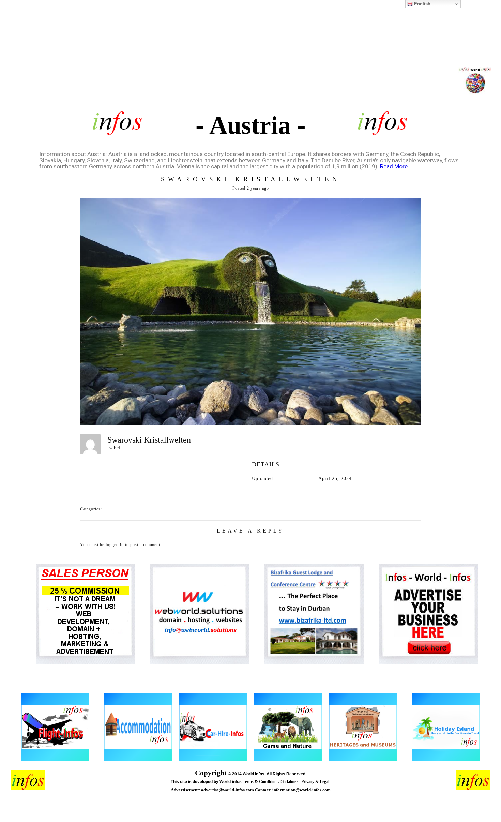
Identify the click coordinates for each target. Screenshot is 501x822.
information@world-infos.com (301, 789)
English (421, 3)
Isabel (114, 447)
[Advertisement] (250, 58)
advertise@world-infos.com (228, 789)
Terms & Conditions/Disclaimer (271, 781)
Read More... (396, 166)
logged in (115, 544)
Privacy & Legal (315, 781)
